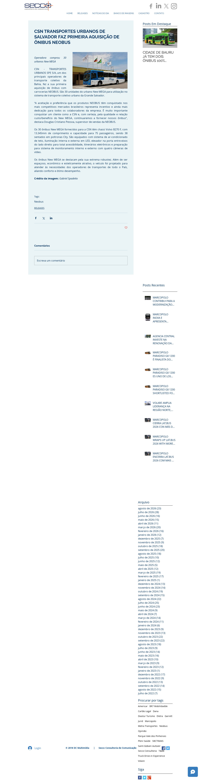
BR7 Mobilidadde (158, 706)
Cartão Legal (144, 711)
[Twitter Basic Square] (144, 777)
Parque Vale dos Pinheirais (152, 736)
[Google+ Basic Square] (149, 777)
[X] (166, 6)
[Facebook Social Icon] (163, 748)
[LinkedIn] (158, 6)
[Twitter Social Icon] (168, 748)
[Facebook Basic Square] (140, 777)
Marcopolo (150, 721)
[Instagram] (174, 6)
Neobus (38, 201)
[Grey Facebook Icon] (151, 6)
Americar (143, 706)
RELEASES (39, 207)
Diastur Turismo (146, 716)
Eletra (160, 716)
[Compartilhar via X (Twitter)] (43, 218)
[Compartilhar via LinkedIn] (51, 218)
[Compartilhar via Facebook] (35, 218)
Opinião (142, 731)
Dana (155, 711)
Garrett (168, 716)
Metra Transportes (148, 725)
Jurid (140, 721)
